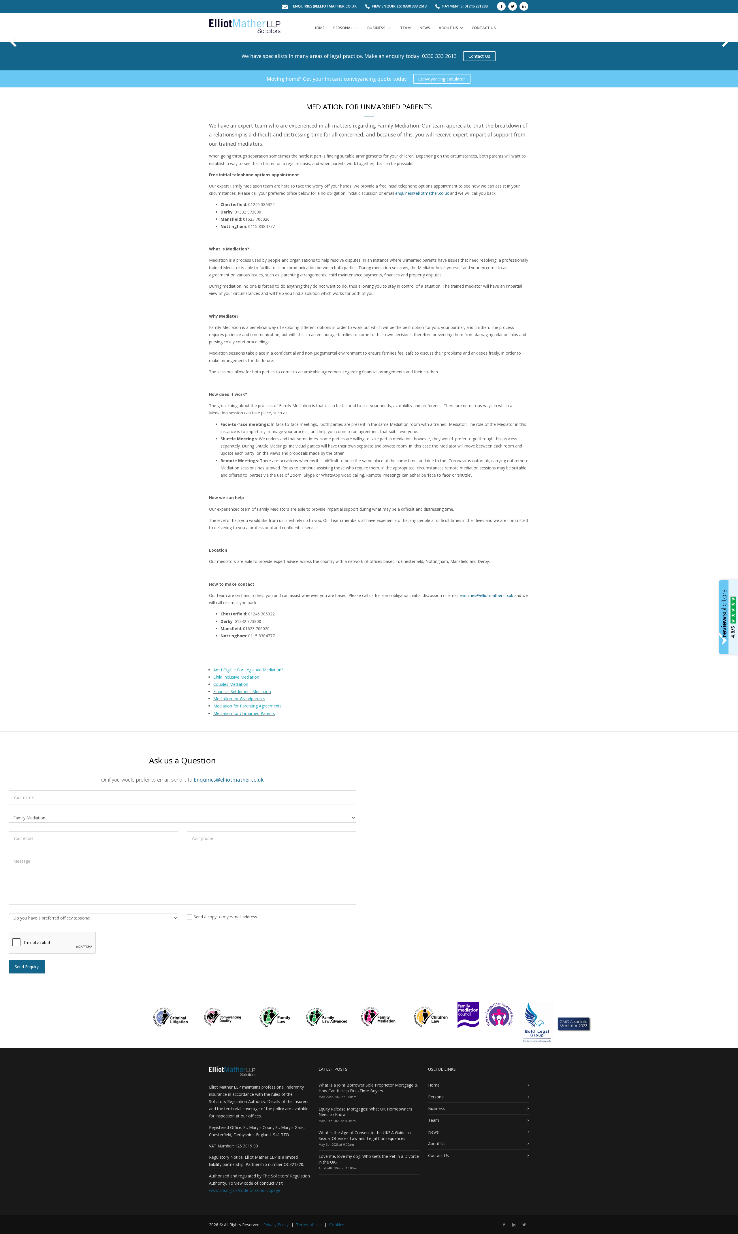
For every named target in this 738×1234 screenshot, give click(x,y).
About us (448, 27)
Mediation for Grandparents (239, 698)
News (424, 27)
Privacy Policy (276, 1224)
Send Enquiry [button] (27, 966)
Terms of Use (309, 1224)
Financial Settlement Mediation (242, 691)
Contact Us (479, 56)
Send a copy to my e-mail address (225, 917)
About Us (436, 1143)
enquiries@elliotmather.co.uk (422, 193)
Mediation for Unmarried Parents (244, 713)
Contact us (484, 27)
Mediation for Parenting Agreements (247, 706)
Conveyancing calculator (441, 79)
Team (405, 27)
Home (319, 27)
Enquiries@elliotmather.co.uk (325, 6)
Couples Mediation (230, 684)
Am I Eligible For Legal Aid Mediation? (248, 670)
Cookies (336, 1224)
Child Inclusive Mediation (236, 677)
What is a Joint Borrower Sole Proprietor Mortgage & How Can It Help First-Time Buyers (368, 1087)
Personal (343, 27)
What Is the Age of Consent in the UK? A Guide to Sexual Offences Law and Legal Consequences (365, 1135)
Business (376, 27)
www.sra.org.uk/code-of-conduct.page (244, 1190)
